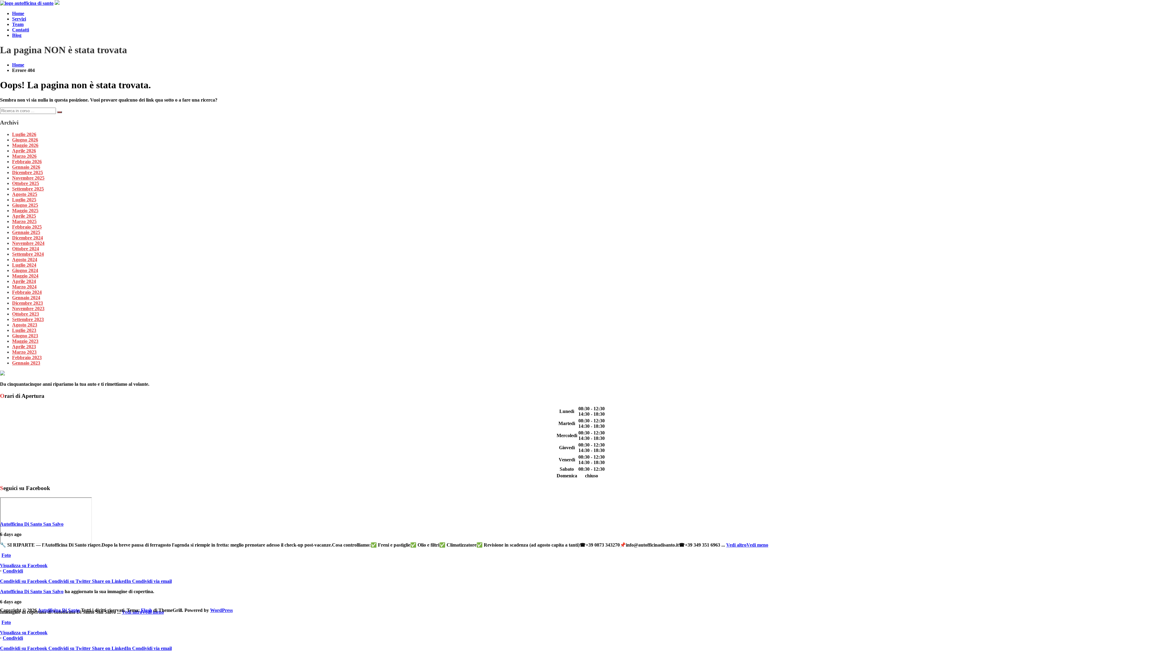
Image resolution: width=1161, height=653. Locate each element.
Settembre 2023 (28, 319)
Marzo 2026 (24, 156)
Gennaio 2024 (26, 297)
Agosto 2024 (24, 259)
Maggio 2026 (25, 145)
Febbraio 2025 (27, 226)
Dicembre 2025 (27, 172)
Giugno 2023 (25, 335)
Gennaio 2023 (26, 362)
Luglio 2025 (24, 199)
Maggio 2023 (25, 341)
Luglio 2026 (24, 134)
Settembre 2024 (28, 254)
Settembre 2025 (28, 188)
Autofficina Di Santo (59, 610)
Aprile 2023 (24, 346)
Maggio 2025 (25, 210)
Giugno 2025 (25, 205)
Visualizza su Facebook (23, 565)
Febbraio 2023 (27, 357)
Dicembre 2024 (27, 237)
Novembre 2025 (28, 177)
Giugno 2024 (25, 270)
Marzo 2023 (24, 352)
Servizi (19, 18)
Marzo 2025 (24, 221)
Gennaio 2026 (26, 167)
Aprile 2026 (24, 150)
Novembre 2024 (28, 243)
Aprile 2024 (24, 281)
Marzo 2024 (24, 286)
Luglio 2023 (24, 330)
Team (18, 24)
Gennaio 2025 (26, 232)
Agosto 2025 (24, 194)
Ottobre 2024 (25, 248)
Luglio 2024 (24, 265)
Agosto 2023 (24, 324)
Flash (146, 610)
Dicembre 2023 (27, 303)
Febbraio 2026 (27, 161)
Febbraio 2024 (27, 292)
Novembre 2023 (28, 308)
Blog (16, 35)
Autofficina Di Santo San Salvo (31, 524)
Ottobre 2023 (25, 314)
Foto (6, 555)
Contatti (20, 29)
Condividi (13, 570)
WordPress (221, 610)
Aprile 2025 (24, 216)
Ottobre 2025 (25, 183)
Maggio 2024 (25, 275)
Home (18, 13)
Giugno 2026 (25, 139)
